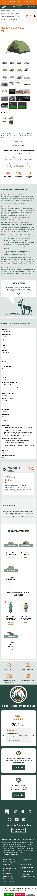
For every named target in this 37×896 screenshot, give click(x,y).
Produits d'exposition (27, 871)
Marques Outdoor (26, 859)
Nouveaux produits (26, 864)
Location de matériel (9, 879)
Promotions (24, 862)
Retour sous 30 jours (29, 177)
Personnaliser (30, 894)
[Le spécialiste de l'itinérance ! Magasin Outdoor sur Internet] (4, 7)
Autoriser (13, 107)
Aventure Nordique (11, 839)
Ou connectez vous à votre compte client (18, 159)
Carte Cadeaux (25, 874)
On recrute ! (6, 864)
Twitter (9, 819)
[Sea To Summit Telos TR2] (4, 62)
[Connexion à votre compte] (31, 16)
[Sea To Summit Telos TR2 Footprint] (11, 639)
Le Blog (7, 812)
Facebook (23, 811)
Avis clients (6, 884)
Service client (9, 669)
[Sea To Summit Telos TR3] (26, 548)
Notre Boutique (7, 873)
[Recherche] (27, 16)
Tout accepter (10, 894)
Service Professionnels (9, 881)
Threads (30, 811)
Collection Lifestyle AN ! (28, 876)
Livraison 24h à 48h (18, 176)
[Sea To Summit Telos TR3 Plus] (11, 573)
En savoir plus (18, 768)
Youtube (16, 819)
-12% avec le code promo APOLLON (11, 1)
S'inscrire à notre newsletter (18, 830)
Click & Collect (7, 876)
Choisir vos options (11, 154)
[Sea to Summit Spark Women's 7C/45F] (26, 613)
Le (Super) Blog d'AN (9, 862)
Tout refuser (20, 894)
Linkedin (24, 819)
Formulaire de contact (9, 868)
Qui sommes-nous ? (9, 859)
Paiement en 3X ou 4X (8, 176)
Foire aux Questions (9, 871)
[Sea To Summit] (31, 30)
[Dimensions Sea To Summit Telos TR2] (8, 121)
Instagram (15, 811)
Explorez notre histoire (10, 854)
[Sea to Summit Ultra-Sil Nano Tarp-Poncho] (11, 613)
